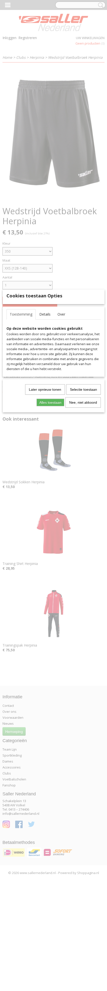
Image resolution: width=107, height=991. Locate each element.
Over (61, 314)
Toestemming (21, 314)
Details (45, 314)
